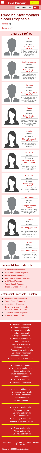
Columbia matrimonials (22, 434)
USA (29, 229)
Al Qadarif (25, 161)
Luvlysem (29, 219)
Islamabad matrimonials (21, 324)
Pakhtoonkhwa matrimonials (22, 350)
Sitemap (34, 442)
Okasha (29, 131)
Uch (22, 250)
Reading (5, 24)
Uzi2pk (29, 242)
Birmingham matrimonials (22, 392)
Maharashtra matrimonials (22, 368)
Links (28, 442)
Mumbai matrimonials (21, 365)
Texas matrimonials (21, 410)
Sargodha (26, 205)
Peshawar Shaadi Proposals (15, 310)
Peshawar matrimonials (22, 339)
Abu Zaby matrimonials (22, 419)
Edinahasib (29, 153)
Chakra (24, 139)
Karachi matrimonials (22, 327)
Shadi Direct (7, 442)
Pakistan (29, 48)
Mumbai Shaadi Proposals (14, 270)
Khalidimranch (29, 197)
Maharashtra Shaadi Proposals (16, 273)
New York (33, 227)
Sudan (32, 162)
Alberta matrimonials (22, 431)
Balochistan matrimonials (21, 353)
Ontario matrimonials (22, 428)
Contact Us (20, 444)
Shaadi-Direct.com (17, 3)
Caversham (6, 28)
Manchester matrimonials (21, 395)
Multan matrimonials (22, 333)
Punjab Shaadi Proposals (14, 284)
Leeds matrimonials (21, 398)
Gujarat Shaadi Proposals (14, 275)
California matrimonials (22, 413)
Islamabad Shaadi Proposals (15, 298)
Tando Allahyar (26, 93)
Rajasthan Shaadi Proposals (15, 287)
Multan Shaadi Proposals (14, 315)
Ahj (29, 39)
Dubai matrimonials (21, 416)
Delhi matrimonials (21, 377)
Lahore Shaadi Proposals (14, 304)
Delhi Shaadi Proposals (13, 281)
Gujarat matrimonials (22, 371)
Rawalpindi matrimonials (21, 336)
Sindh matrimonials (21, 347)
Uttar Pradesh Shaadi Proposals (17, 278)
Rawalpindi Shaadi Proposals (16, 307)
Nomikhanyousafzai (29, 62)
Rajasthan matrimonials (22, 382)
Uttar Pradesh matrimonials (21, 374)
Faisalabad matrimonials (21, 344)
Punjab (32, 70)
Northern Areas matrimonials (22, 359)
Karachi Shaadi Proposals (14, 301)
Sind (32, 47)
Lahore (26, 70)
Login (34, 2)
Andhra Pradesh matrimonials (21, 421)
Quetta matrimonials (22, 341)
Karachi (27, 47)
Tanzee (29, 108)
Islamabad (32, 139)
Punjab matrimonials (22, 379)
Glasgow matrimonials (21, 400)
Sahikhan (29, 85)
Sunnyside (25, 227)
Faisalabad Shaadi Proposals (16, 313)
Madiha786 (29, 176)
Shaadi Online (18, 442)
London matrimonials (22, 389)
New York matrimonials (22, 407)
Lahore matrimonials (22, 330)
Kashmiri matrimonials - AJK (22, 356)
